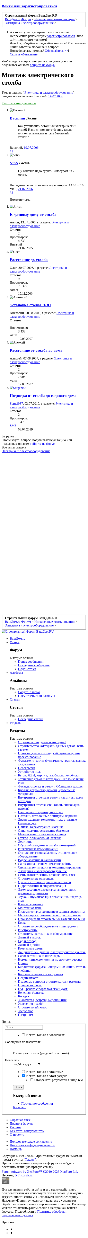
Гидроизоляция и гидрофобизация (42, 886)
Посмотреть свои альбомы (36, 695)
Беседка (23, 996)
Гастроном (25, 1014)
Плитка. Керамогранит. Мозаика (40, 827)
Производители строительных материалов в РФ (51, 919)
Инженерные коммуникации (38, 849)
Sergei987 (16, 403)
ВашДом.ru (17, 638)
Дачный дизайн (29, 944)
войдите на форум (42, 65)
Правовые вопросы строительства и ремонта (49, 981)
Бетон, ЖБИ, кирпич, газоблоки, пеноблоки (49, 775)
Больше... (19, 1107)
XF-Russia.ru (24, 1175)
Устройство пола (29, 771)
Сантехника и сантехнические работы (44, 863)
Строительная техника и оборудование (45, 933)
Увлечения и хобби (31, 1003)
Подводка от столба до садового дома (43, 395)
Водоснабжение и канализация (39, 860)
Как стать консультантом (19, 103)
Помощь (15, 1149)
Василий (17, 118)
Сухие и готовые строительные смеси (44, 882)
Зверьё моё (25, 1011)
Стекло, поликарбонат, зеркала (39, 838)
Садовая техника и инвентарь (39, 956)
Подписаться (27, 669)
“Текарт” (30, 1159)
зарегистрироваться (61, 36)
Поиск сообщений (31, 661)
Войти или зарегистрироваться (29, 6)
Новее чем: (12, 1060)
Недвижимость (28, 978)
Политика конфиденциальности (32, 1145)
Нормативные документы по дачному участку (50, 959)
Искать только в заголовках (45, 1035)
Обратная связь (20, 1120)
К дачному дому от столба (33, 214)
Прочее (23, 963)
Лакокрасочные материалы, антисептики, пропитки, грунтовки (47, 891)
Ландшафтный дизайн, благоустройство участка (52, 952)
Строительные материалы (36, 878)
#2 (11, 192)
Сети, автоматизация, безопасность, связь (47, 874)
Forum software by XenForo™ (40, 1171)
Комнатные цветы (30, 948)
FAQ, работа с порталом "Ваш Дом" (43, 989)
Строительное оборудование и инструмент (48, 926)
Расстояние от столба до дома (36, 350)
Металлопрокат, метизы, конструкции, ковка (49, 915)
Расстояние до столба (29, 260)
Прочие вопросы (30, 985)
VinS (14, 163)
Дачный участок (29, 937)
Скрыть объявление (23, 54)
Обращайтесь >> (56, 50)
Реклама (15, 1127)
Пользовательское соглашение (31, 1141)
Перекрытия (26, 768)
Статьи (15, 699)
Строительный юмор (32, 1007)
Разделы (15, 722)
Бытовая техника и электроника (40, 974)
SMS (13, 425)
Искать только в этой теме (44, 1072)
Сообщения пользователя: (23, 1042)
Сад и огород (27, 941)
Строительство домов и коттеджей (42, 742)
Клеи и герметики (30, 904)
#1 (11, 151)
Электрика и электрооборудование (48, 92)
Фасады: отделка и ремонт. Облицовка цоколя (50, 786)
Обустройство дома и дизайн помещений (47, 845)
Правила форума (21, 1123)
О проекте (17, 1134)
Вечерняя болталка (31, 992)
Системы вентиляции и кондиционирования (49, 867)
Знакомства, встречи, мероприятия (42, 1000)
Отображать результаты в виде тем (58, 1080)
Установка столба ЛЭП (30, 305)
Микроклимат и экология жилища (42, 834)
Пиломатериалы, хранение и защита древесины (51, 911)
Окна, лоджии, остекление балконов (43, 830)
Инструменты (27, 930)
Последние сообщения (34, 665)
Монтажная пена (30, 908)
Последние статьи (30, 719)
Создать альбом (29, 692)
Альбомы (16, 672)
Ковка (22, 922)
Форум (14, 642)
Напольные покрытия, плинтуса (40, 812)
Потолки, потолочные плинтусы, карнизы (47, 816)
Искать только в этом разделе (46, 1076)
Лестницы (25, 841)
